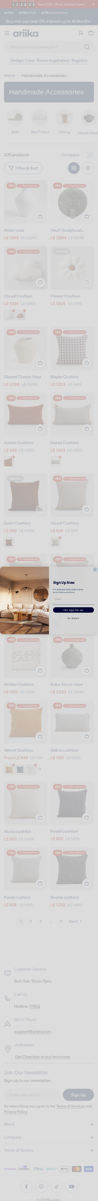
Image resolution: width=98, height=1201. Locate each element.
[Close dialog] (95, 569)
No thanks (73, 618)
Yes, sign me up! (73, 610)
